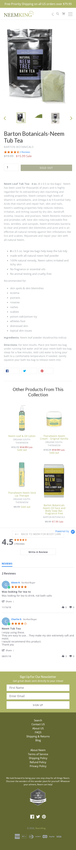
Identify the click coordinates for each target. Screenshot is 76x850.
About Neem (38, 750)
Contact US (38, 724)
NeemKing (40, 828)
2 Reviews (25, 152)
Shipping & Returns (38, 736)
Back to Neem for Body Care (41, 534)
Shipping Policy (38, 758)
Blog (38, 740)
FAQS (38, 732)
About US (38, 728)
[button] (8, 601)
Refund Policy (38, 762)
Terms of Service (38, 754)
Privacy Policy (38, 766)
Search (38, 720)
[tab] (38, 552)
